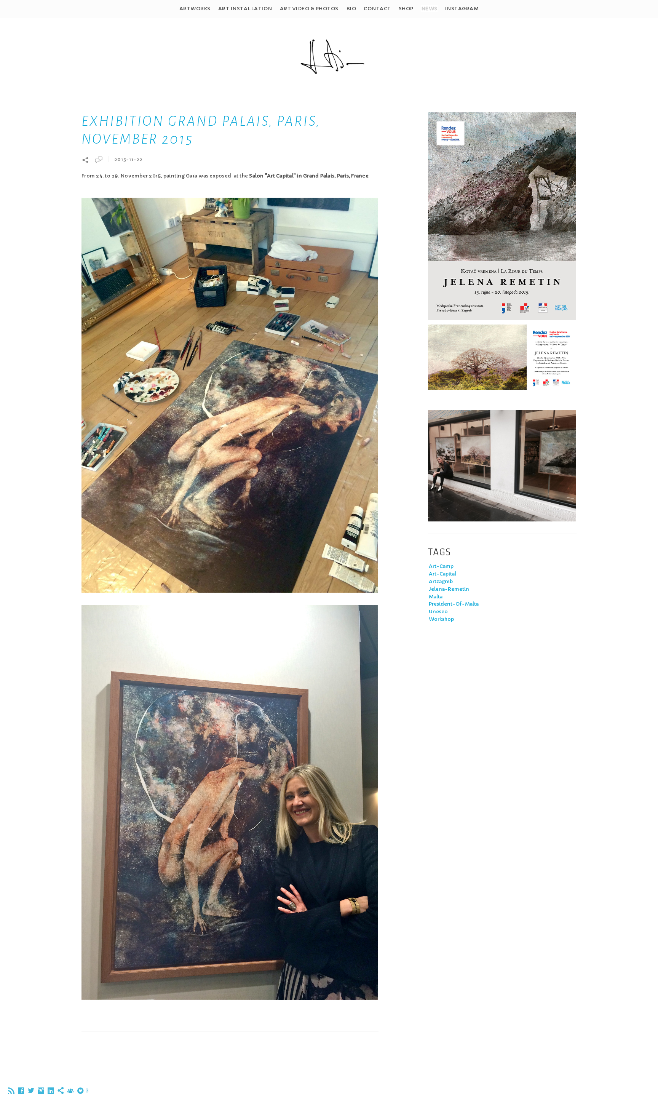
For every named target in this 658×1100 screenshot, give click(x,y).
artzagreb (441, 581)
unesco (438, 611)
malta (435, 596)
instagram (462, 8)
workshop (441, 619)
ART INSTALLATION (245, 8)
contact (377, 8)
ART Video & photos (309, 8)
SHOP (406, 8)
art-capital (442, 574)
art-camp (441, 566)
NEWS (429, 8)
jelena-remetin (449, 589)
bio (351, 8)
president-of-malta (454, 604)
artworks (195, 8)
